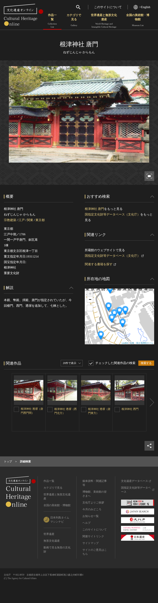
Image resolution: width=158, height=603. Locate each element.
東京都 (40, 220)
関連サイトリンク (93, 536)
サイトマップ (90, 543)
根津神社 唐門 (94, 208)
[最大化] (90, 308)
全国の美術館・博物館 (137, 20)
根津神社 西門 (130, 409)
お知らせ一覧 (90, 516)
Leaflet (125, 342)
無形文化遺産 (52, 540)
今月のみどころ (91, 509)
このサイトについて (108, 7)
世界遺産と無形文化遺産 (104, 21)
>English (144, 7)
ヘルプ (86, 522)
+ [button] (90, 293)
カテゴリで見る (74, 20)
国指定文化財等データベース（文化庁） (112, 214)
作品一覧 (52, 21)
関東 (30, 220)
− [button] (90, 299)
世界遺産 (49, 534)
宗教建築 (10, 220)
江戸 (21, 220)
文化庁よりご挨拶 (93, 502)
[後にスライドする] (150, 402)
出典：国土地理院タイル (141, 342)
